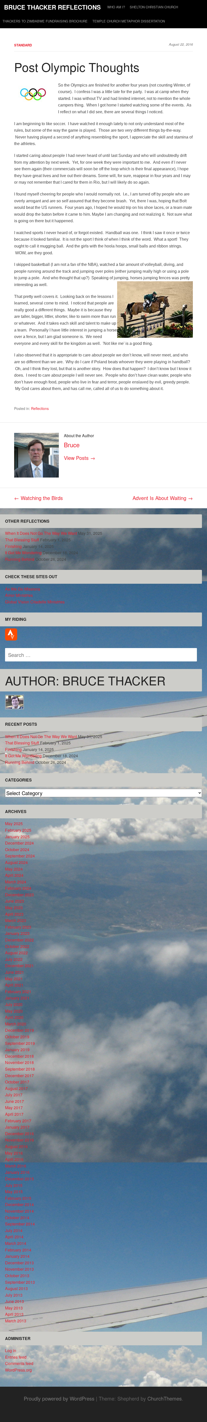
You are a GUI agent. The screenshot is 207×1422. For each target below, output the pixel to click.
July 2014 (13, 1230)
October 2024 (17, 849)
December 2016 (19, 1133)
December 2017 (19, 1075)
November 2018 (19, 1062)
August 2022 (16, 953)
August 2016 (16, 1146)
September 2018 (20, 1069)
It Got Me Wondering (23, 552)
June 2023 (14, 901)
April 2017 (14, 1114)
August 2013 (16, 1288)
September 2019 (20, 1043)
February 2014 (18, 1250)
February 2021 (18, 991)
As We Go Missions (22, 589)
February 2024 (18, 888)
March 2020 (15, 1024)
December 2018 (19, 1056)
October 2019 (17, 1037)
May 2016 (14, 1153)
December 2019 (19, 1030)
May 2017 (14, 1107)
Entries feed (16, 1357)
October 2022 (17, 946)
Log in (10, 1350)
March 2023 (15, 920)
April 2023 (14, 914)
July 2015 (13, 1185)
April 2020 (14, 1017)
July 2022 (13, 959)
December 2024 (19, 843)
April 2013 (14, 1314)
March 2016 (15, 1166)
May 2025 (14, 823)
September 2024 (20, 856)
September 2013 (20, 1282)
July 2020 (13, 1004)
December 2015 (19, 1179)
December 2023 (19, 895)
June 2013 (14, 1301)
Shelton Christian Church (154, 7)
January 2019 (17, 1049)
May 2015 (14, 1191)
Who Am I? (116, 7)
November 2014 (19, 1211)
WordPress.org (18, 1370)
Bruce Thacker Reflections (52, 7)
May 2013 (14, 1308)
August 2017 (16, 1088)
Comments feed (19, 1363)
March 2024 (15, 882)
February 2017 (18, 1121)
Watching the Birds (38, 497)
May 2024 (14, 869)
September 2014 (20, 1224)
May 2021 (14, 979)
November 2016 (19, 1140)
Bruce (72, 444)
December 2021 (19, 965)
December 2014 (19, 1204)
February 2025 (18, 830)
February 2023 (18, 927)
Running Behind (19, 559)
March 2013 (15, 1321)
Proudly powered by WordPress (59, 1398)
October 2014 (17, 1217)
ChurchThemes (164, 1398)
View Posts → (79, 457)
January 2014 (17, 1256)
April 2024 (14, 875)
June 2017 (14, 1101)
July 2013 (13, 1295)
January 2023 (17, 933)
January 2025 (17, 837)
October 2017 (17, 1082)
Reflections (40, 408)
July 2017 (13, 1095)
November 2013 (19, 1269)
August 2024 (16, 862)
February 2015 (18, 1198)
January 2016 (17, 1172)
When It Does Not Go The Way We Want (41, 533)
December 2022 (19, 940)
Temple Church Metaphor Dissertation (128, 21)
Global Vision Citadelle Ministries (35, 602)
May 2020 (14, 1011)
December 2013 (19, 1263)
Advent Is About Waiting (163, 497)
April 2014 (14, 1237)
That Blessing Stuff (22, 540)
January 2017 (17, 1127)
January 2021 (17, 998)
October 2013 (17, 1275)
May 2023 (14, 907)
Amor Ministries (19, 595)
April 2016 (14, 1159)
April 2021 (14, 985)
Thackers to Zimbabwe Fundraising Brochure (45, 21)
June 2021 (14, 972)
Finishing (13, 546)
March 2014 (15, 1243)
